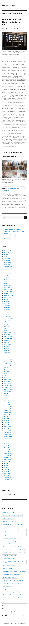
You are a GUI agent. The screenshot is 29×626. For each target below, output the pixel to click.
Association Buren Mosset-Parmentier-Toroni (12, 70)
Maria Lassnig (13, 118)
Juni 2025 (6, 278)
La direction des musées (9, 555)
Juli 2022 (6, 346)
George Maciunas (19, 92)
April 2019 (6, 422)
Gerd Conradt (18, 93)
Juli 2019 (6, 416)
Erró (20, 83)
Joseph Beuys (10, 109)
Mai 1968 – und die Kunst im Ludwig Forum (11, 22)
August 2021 (7, 367)
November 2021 (8, 362)
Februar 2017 (7, 473)
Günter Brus (23, 95)
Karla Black (4, 201)
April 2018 (6, 446)
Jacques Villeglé (20, 104)
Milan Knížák (22, 121)
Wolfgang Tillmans (17, 598)
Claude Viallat (11, 77)
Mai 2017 (6, 467)
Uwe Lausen (14, 139)
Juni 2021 (6, 371)
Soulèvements (9, 137)
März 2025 (7, 283)
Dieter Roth (15, 80)
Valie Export (20, 139)
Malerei (12, 63)
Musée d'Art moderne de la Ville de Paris (14, 571)
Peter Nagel (23, 127)
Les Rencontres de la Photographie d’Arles (13, 562)
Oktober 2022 (7, 340)
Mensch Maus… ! (9, 5)
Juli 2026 (6, 252)
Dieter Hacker (9, 80)
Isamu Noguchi (13, 200)
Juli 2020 (6, 393)
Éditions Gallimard (6, 83)
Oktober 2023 (7, 317)
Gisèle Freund (16, 95)
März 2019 (6, 424)
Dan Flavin (20, 195)
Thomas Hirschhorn (12, 152)
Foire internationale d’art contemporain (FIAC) (14, 534)
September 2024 (8, 295)
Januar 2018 (7, 451)
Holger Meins (18, 102)
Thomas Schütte (20, 595)
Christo (14, 76)
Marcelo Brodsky (6, 118)
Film (24, 61)
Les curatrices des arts (9, 558)
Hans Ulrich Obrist (16, 547)
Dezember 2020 (8, 383)
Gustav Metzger (13, 96)
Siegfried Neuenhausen (19, 136)
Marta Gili (4, 121)
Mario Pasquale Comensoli (19, 120)
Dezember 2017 (8, 453)
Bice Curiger (6, 515)
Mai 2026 (6, 256)
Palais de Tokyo (5, 203)
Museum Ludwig (7, 568)
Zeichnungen (5, 64)
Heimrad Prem (11, 101)
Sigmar (4, 137)
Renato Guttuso (17, 131)
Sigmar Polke (6, 592)
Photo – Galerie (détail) (8, 612)
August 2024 (7, 297)
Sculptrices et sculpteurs (10, 589)
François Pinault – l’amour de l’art (13, 237)
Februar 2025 (7, 285)
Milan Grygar (16, 121)
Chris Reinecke (8, 76)
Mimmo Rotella (5, 123)
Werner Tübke (5, 142)
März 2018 (6, 448)
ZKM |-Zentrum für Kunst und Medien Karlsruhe (15, 145)
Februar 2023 (7, 332)
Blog (16, 61)
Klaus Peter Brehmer (16, 111)
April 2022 (7, 352)
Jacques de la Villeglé (22, 200)
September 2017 (8, 459)
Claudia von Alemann (20, 77)
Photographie (22, 63)
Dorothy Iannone (22, 80)
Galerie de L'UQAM (6, 89)
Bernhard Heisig (15, 71)
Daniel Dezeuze (6, 79)
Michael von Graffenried (9, 565)
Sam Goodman (10, 136)
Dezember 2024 (8, 289)
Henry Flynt (12, 102)
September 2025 (8, 272)
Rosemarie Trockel (8, 586)
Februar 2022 (7, 356)
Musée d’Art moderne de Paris (11, 574)
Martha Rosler (10, 121)
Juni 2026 (6, 254)
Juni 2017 (6, 465)
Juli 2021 (6, 369)
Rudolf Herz (20, 134)
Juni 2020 (6, 395)
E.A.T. (10, 82)
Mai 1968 (21, 114)
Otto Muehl (4, 127)
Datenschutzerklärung (8, 619)
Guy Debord (20, 96)
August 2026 (7, 250)
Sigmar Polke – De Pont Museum (13, 239)
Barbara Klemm (8, 71)
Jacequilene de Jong (11, 104)
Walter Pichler (21, 140)
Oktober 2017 (7, 457)
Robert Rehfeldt (6, 134)
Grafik (3, 63)
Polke (23, 129)
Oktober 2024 (7, 293)
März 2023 (7, 330)
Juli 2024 (6, 299)
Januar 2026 (7, 264)
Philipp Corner (18, 129)
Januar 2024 (7, 311)
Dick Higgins (20, 79)
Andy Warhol (8, 67)
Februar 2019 (7, 426)
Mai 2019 (6, 420)
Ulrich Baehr (8, 139)
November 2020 (8, 385)
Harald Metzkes (5, 99)
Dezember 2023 (8, 313)
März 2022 (7, 354)
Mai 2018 (6, 444)
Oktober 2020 (7, 387)
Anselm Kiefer (15, 67)
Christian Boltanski (8, 524)
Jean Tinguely (8, 107)
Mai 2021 (6, 373)
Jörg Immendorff (18, 108)
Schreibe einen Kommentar (10, 146)
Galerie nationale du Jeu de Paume (16, 90)
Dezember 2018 (8, 430)
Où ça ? (14, 577)
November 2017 (8, 455)
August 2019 (7, 414)
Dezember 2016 (8, 477)
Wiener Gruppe (12, 142)
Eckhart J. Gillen (20, 82)
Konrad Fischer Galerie (18, 552)
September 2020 (8, 389)
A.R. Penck (12, 64)
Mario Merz (9, 120)
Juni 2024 (6, 301)
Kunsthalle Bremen (12, 201)
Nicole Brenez (20, 126)
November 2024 (8, 291)
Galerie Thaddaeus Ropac (10, 541)
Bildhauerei (12, 61)
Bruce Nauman (16, 74)
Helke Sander (18, 101)
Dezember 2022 (8, 336)
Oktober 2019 (7, 410)
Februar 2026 (7, 262)
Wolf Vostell (10, 143)
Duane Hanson (5, 82)
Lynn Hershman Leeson (13, 114)
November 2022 (8, 338)
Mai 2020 (6, 397)
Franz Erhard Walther (10, 87)
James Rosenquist (6, 105)
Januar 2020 (7, 405)
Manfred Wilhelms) (10, 117)
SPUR (14, 137)
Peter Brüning (16, 127)
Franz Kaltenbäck (20, 87)
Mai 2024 (6, 303)
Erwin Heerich (8, 197)
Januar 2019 (7, 428)
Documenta (15, 527)
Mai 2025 (6, 279)
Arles (4, 512)
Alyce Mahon (18, 66)
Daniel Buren (6, 527)
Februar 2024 (7, 309)
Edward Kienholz (15, 83)
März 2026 (7, 260)
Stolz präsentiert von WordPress (18, 623)
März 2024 (7, 307)
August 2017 (7, 461)
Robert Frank (15, 583)
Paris (11, 203)
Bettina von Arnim (19, 73)
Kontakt (4, 615)
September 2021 (8, 365)
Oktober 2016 (7, 481)
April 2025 (7, 281)
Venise (9, 207)
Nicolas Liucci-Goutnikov (11, 126)
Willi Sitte (19, 142)
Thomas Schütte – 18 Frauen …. (12, 229)
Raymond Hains (9, 131)
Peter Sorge (5, 129)
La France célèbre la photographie (13, 235)
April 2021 (6, 375)
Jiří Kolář (14, 107)
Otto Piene (10, 127)
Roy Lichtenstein (14, 134)
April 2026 (7, 258)
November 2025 (8, 268)
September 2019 (8, 412)
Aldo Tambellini (18, 64)
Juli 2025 (6, 276)
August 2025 (7, 274)
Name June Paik (19, 124)
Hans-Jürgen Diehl (10, 98)
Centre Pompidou (8, 518)
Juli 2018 (6, 440)
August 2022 (7, 344)
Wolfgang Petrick (18, 143)
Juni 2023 (6, 324)
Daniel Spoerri (13, 79)
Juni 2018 (6, 442)
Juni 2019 (6, 418)
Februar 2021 (7, 379)
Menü (24, 5)
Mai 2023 (6, 326)
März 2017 (6, 471)
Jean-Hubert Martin (8, 549)
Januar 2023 (7, 334)
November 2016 (8, 479)
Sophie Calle (15, 592)
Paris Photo (20, 580)
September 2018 (8, 436)
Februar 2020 (7, 403)
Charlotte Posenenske (12, 195)
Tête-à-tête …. (7, 598)
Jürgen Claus (23, 109)
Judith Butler (17, 109)
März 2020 (7, 401)
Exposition (20, 61)
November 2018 (8, 432)
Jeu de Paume (20, 549)
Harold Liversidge (14, 99)
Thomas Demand (17, 205)
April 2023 (7, 328)
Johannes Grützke (9, 108)
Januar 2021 (7, 381)
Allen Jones (12, 66)
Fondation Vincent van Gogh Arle (14, 198)
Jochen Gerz (19, 107)
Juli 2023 (6, 322)
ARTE (17, 512)
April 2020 (7, 399)
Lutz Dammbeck (16, 112)
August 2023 (7, 321)
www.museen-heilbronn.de (17, 188)
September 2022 (8, 342)
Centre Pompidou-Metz (9, 521)
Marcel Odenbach (19, 117)
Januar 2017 (7, 475)
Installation (7, 63)
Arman (5, 195)
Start (3, 605)
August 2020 (7, 391)
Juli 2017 (6, 463)
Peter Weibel (11, 129)
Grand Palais (6, 547)
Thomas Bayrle (19, 137)
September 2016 (8, 483)
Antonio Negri (21, 67)
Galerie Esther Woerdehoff (10, 538)
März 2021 (6, 377)
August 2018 (7, 438)
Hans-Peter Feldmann (20, 98)
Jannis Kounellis (14, 105)
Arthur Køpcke (21, 68)
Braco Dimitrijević (9, 74)
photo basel (6, 583)
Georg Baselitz (11, 92)
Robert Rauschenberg (18, 133)
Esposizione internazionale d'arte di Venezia (13, 530)
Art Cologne (10, 512)
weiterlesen (5, 58)
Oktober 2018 (7, 434)
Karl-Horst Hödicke (6, 111)
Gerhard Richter (17, 544)
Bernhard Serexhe (10, 73)
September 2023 (8, 319)
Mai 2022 (6, 350)
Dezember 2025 (8, 266)
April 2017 (6, 469)
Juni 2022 (6, 348)
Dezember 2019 (8, 406)
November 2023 (8, 315)
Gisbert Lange (10, 95)
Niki (25, 126)
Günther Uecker (6, 96)
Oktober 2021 (7, 364)
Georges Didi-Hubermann (8, 93)
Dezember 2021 (8, 360)
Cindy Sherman (19, 524)
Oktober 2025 (7, 270)
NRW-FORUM (7, 577)
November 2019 (8, 408)
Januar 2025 (7, 287)
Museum (16, 63)
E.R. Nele (14, 82)
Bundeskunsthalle (16, 515)
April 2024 (7, 305)
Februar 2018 (7, 449)
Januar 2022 (7, 358)
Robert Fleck (10, 133)
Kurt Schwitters (20, 201)
